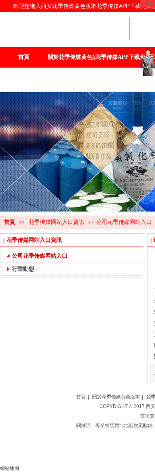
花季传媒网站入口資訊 (57, 222)
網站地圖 (9, 468)
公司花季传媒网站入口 (124, 222)
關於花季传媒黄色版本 (116, 397)
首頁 (9, 222)
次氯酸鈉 (143, 425)
